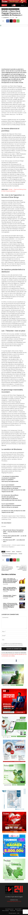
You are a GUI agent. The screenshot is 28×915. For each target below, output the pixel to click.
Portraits (4, 9)
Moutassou (18, 551)
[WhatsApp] (18, 20)
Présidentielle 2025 (14, 9)
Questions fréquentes (21, 910)
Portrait (20, 553)
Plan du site (12, 910)
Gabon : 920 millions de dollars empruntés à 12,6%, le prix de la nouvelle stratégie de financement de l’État (10, 580)
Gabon (13, 551)
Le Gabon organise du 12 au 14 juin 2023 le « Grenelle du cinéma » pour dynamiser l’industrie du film (7, 568)
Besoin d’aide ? (18, 909)
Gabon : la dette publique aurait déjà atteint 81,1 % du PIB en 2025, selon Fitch (10, 589)
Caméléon (8, 551)
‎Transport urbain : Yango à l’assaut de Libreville (9, 596)
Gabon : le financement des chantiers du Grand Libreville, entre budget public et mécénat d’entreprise (10, 605)
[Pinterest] (14, 20)
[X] (11, 20)
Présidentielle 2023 (6, 555)
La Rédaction (6, 17)
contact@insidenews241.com (14, 901)
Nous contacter (5, 910)
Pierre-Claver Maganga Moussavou (9, 553)
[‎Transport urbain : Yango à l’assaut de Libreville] (22, 597)
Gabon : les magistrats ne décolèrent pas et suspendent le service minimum (21, 568)
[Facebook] (7, 20)
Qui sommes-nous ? (9, 909)
